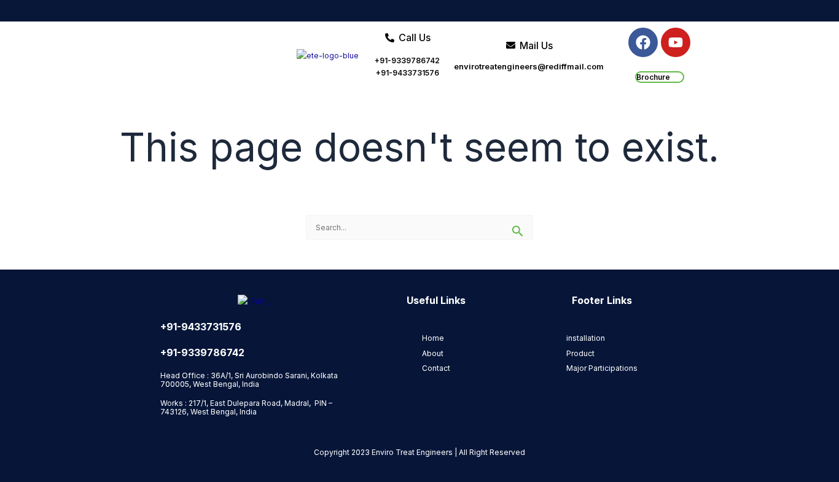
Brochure (653, 77)
